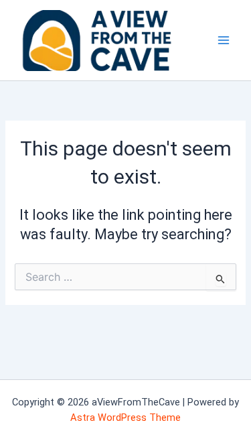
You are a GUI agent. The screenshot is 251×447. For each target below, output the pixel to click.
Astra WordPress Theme (125, 417)
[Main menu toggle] (224, 40)
